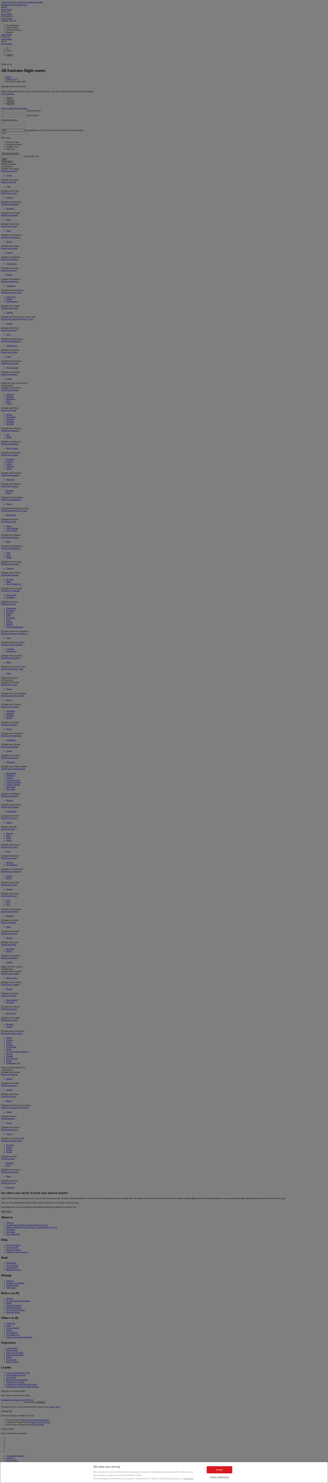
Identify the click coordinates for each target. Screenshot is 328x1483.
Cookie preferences (219, 1477)
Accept (219, 1469)
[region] (164, 1472)
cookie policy (188, 1478)
